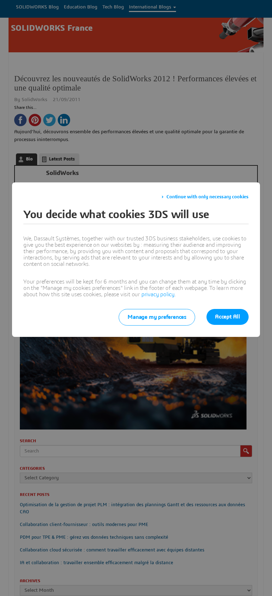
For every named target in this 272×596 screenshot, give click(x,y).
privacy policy (158, 294)
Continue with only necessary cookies (207, 196)
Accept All (227, 317)
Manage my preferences (157, 317)
